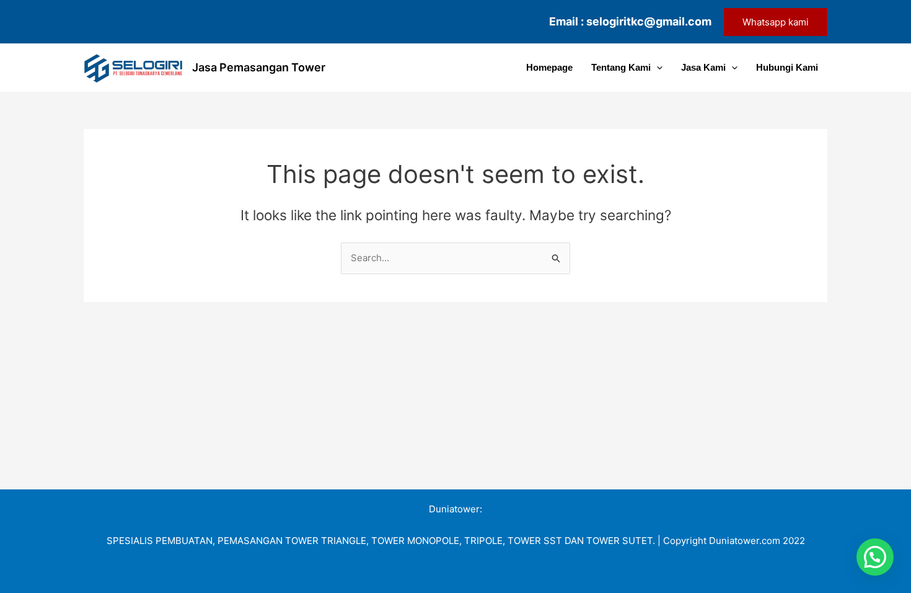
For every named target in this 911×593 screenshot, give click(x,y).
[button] (775, 22)
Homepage (549, 67)
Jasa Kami (703, 67)
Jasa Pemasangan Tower (258, 67)
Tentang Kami (621, 67)
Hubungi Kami (787, 67)
